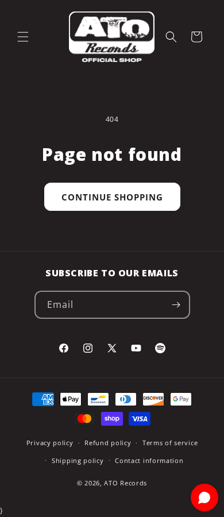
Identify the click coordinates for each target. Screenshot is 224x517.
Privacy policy (50, 442)
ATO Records (125, 483)
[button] (23, 36)
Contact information (149, 460)
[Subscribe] (176, 305)
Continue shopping (112, 197)
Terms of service (170, 442)
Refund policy (107, 442)
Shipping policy (78, 460)
